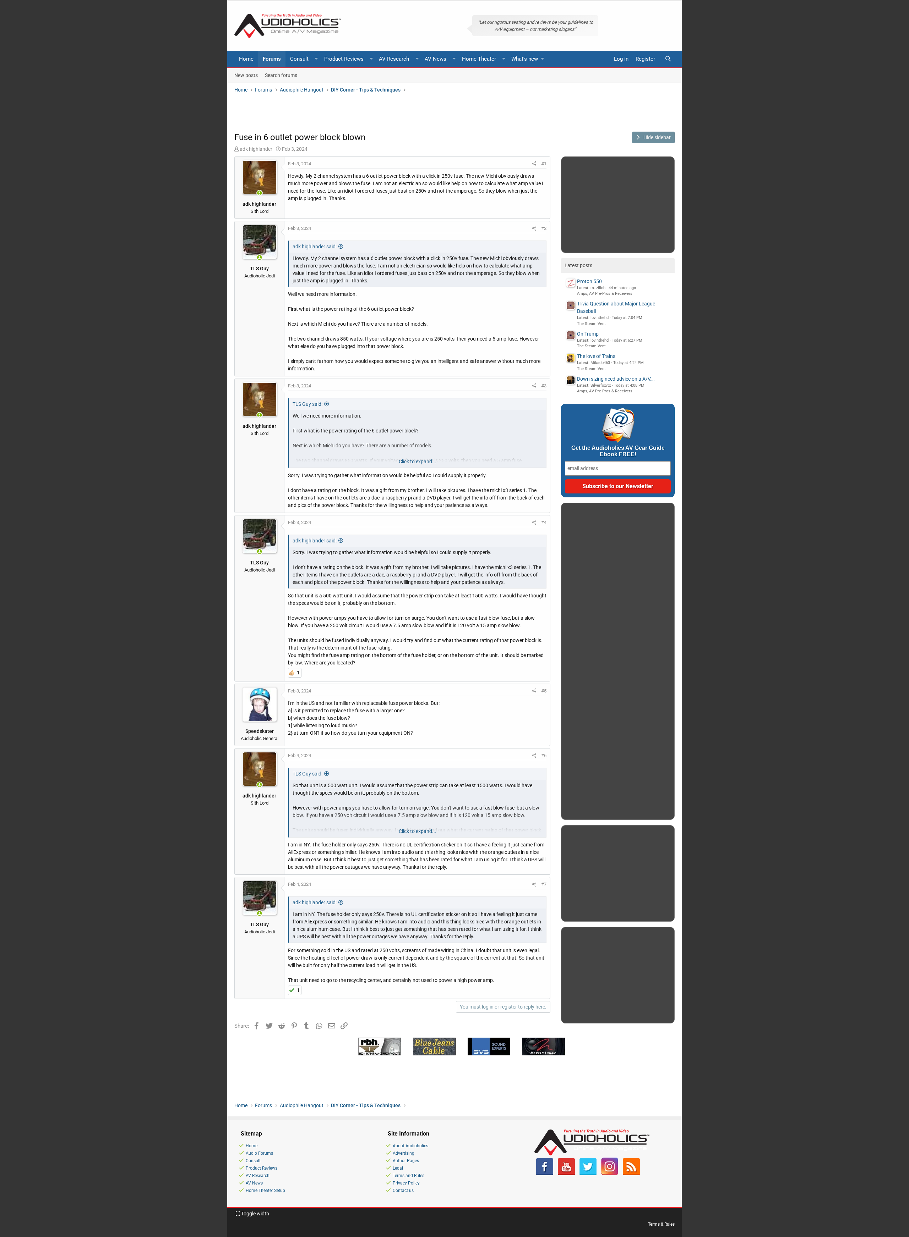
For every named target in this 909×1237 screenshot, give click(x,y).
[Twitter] (588, 1173)
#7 (543, 884)
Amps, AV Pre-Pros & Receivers (604, 293)
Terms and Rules (408, 1175)
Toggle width (254, 1213)
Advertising (403, 1153)
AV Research (394, 59)
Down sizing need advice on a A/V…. (616, 379)
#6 (543, 755)
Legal (398, 1168)
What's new (524, 59)
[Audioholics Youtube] (566, 1173)
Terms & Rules (661, 1224)
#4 (543, 522)
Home (246, 59)
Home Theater (479, 59)
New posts (246, 75)
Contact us (403, 1190)
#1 (543, 163)
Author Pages (406, 1160)
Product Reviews (344, 59)
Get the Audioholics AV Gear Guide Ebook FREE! (618, 451)
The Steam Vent (591, 323)
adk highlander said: (315, 246)
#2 (543, 228)
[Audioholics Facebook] (544, 1173)
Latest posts (578, 265)
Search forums (281, 75)
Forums (272, 59)
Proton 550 (589, 281)
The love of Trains (596, 356)
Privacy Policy (406, 1183)
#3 (543, 385)
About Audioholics (410, 1145)
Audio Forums (259, 1153)
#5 (543, 691)
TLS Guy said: (307, 404)
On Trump (588, 334)
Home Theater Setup (265, 1190)
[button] (316, 59)
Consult (299, 59)
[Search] (668, 59)
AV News (435, 59)
